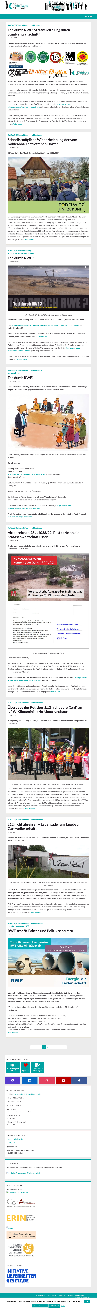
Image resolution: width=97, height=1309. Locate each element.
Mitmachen (79, 1295)
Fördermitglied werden (15, 1139)
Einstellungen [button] (54, 1306)
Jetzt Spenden (12, 1143)
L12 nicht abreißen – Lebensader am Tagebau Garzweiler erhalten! (43, 826)
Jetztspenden (25, 1069)
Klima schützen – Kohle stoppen (29, 25)
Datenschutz (40, 1295)
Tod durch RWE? (21, 258)
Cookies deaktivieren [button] (40, 1306)
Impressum (52, 1295)
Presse (70, 1295)
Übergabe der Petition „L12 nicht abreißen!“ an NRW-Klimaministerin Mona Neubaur (45, 709)
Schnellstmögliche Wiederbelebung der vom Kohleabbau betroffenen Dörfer (42, 141)
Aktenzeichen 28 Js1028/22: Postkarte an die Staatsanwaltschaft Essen (43, 534)
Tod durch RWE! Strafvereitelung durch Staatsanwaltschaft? (39, 32)
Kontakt (62, 1295)
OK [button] (87, 1301)
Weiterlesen (17, 124)
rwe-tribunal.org (15, 517)
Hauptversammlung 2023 (18, 926)
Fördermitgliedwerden (13, 1069)
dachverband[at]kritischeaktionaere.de (26, 1094)
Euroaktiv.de (41, 336)
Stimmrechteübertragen (38, 1069)
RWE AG (11, 25)
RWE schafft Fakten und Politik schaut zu (40, 931)
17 (60, 1047)
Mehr (63, 1306)
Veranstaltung (14, 373)
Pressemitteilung (23, 250)
